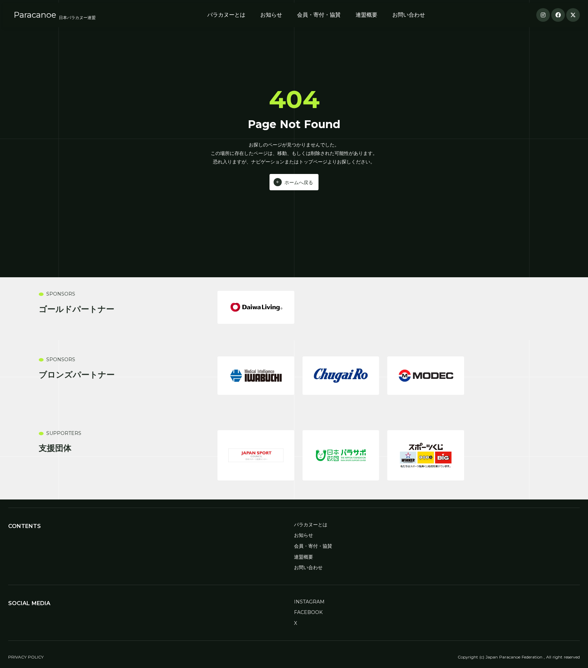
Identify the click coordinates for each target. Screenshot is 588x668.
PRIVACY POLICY (26, 657)
